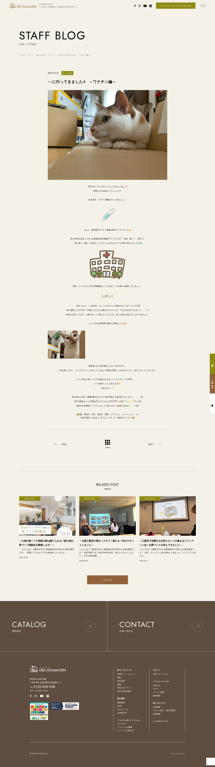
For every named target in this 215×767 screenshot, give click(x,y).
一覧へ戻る (107, 579)
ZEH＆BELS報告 (124, 691)
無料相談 (156, 695)
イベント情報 (158, 692)
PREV (64, 444)
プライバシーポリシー (177, 753)
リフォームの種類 (124, 727)
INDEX (107, 447)
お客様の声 (122, 712)
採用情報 (156, 713)
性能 (119, 677)
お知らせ (156, 685)
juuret (119, 705)
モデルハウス (122, 709)
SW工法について (124, 687)
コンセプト (122, 723)
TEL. (42, 687)
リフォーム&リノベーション (129, 720)
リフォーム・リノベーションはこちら (176, 5)
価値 (119, 684)
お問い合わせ (212, 383)
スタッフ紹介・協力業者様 (164, 710)
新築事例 (121, 702)
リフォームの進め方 (125, 730)
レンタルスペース (160, 721)
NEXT (150, 444)
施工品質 (121, 680)
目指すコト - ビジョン (126, 674)
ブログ (156, 688)
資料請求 (212, 363)
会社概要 (156, 707)
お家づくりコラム (160, 674)
